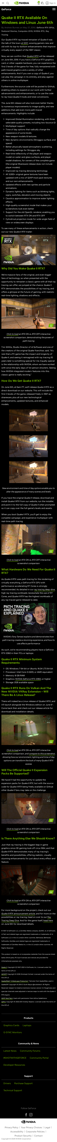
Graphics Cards (11, 1025)
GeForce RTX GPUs (45, 27)
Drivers (7, 1083)
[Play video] (28, 250)
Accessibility (16, 1131)
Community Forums (30, 1050)
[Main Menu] (3, 3)
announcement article (24, 913)
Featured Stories (9, 31)
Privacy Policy (11, 1127)
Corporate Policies (35, 1131)
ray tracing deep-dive (44, 589)
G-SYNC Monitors (12, 1032)
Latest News (9, 1050)
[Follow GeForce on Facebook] (26, 1114)
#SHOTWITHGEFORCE (14, 1057)
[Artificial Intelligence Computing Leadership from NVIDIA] (21, 3)
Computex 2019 (25, 31)
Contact (38, 1135)
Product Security (23, 1135)
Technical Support (12, 1090)
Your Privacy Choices (31, 1127)
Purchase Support (23, 1083)
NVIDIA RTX (39, 31)
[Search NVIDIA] (7, 2)
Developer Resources (14, 1064)
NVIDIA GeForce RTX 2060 (28, 679)
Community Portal (39, 1057)
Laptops (27, 1025)
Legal (47, 1127)
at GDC (24, 43)
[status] (39, 4)
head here (48, 920)
